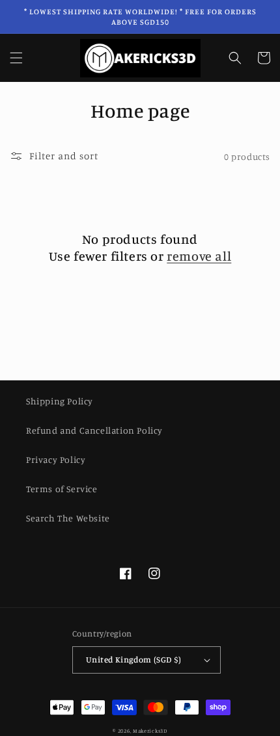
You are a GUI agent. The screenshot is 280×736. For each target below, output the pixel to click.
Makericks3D (150, 731)
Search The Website (68, 517)
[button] (16, 58)
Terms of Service (62, 488)
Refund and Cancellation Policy (94, 430)
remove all (199, 256)
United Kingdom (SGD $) (134, 659)
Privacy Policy (55, 459)
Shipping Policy (59, 400)
